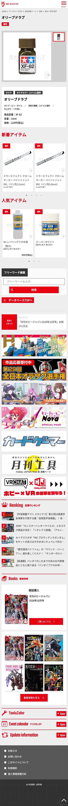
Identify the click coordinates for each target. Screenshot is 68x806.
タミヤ (9, 92)
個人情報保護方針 (17, 773)
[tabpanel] (18, 167)
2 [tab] (31, 195)
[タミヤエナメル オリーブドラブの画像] (59, 36)
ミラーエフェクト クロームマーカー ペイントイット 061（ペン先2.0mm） (17, 180)
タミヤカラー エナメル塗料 (29, 92)
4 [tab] (41, 195)
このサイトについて (18, 762)
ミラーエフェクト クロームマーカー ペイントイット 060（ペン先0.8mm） (50, 180)
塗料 (5, 24)
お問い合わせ (15, 756)
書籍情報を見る (32, 697)
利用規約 (12, 768)
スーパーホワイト (45, 241)
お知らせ (12, 750)
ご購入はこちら (44, 621)
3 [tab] (36, 195)
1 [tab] (26, 195)
